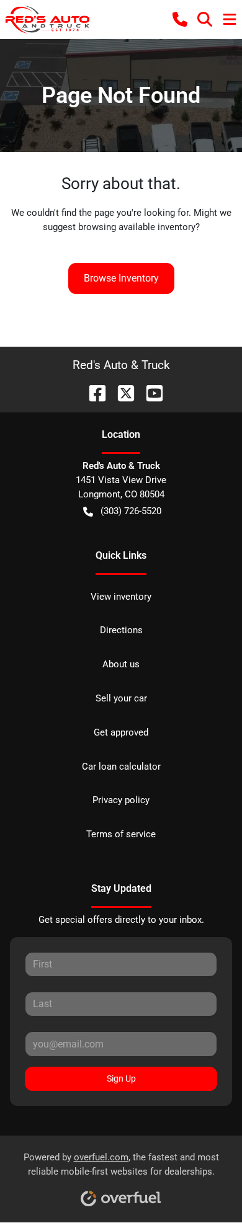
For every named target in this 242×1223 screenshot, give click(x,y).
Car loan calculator (121, 766)
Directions (121, 630)
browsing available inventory (136, 227)
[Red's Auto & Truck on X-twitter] (121, 392)
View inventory (121, 596)
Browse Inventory (121, 278)
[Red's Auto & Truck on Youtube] (149, 392)
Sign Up (121, 1078)
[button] (180, 19)
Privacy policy (121, 800)
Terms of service (121, 834)
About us (121, 664)
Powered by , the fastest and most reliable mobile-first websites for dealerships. (121, 1164)
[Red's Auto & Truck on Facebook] (92, 392)
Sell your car (121, 698)
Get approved (121, 732)
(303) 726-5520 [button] (131, 511)
